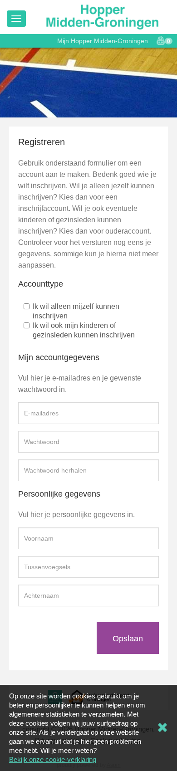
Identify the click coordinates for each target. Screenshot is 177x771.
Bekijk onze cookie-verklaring (52, 759)
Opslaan (128, 638)
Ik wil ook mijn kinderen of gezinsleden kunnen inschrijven (84, 330)
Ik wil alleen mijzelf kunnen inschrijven (76, 311)
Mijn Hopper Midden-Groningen (102, 40)
